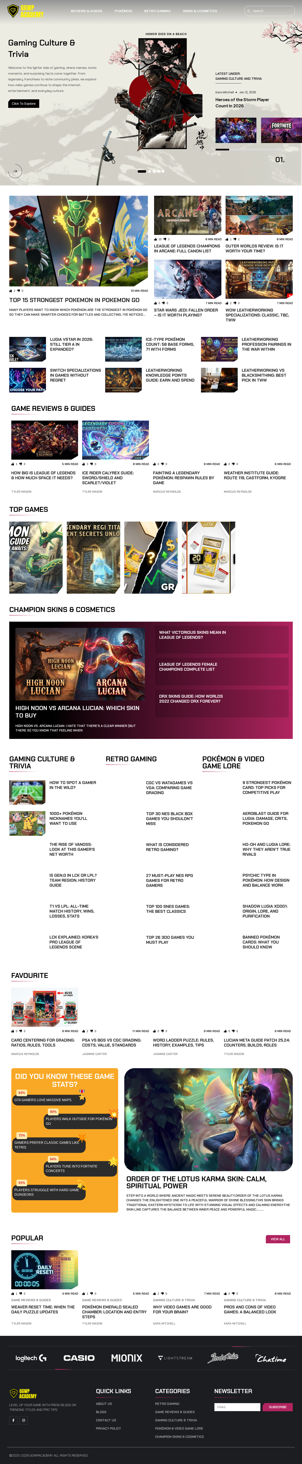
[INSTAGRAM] (24, 1420)
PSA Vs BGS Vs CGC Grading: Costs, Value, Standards (111, 1042)
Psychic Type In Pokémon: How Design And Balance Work (266, 880)
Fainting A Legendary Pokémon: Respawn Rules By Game (183, 477)
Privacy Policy (108, 1428)
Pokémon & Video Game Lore (179, 1428)
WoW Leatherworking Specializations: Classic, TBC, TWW (257, 315)
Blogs (101, 1412)
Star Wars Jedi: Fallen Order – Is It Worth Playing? (186, 312)
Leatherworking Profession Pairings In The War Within (266, 344)
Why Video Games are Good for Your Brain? (182, 1309)
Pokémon (123, 11)
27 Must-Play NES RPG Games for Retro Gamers (169, 880)
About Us (104, 1404)
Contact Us (106, 1420)
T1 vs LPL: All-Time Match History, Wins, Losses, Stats (72, 911)
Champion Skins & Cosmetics (179, 1437)
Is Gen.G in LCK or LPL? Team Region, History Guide (73, 880)
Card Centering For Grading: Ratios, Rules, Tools (43, 1042)
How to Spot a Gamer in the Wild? (73, 785)
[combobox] (269, 11)
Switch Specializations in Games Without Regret (75, 375)
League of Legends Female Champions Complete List (188, 667)
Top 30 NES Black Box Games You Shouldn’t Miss (169, 818)
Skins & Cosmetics (200, 11)
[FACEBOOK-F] (13, 1420)
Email (219, 1401)
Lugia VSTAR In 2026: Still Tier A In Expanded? (71, 344)
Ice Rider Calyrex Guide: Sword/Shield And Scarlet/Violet (108, 477)
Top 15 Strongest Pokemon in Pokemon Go (74, 300)
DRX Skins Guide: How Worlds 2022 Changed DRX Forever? (191, 699)
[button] (15, 171)
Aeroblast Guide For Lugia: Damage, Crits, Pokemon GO (265, 818)
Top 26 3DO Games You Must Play (170, 940)
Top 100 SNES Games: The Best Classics (168, 909)
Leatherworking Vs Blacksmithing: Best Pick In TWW (264, 375)
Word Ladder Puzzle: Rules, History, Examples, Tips (183, 1042)
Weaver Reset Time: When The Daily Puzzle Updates (43, 1309)
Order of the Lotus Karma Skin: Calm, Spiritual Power (196, 1182)
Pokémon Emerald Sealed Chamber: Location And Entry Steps (114, 1312)
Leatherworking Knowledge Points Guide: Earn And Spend (170, 375)
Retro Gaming (157, 11)
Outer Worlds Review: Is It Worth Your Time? (255, 248)
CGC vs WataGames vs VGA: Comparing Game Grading (169, 787)
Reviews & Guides (86, 11)
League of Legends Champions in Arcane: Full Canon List (187, 248)
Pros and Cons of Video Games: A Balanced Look (250, 1309)
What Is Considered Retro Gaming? (167, 847)
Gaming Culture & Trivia (174, 1300)
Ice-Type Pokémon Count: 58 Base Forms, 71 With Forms (170, 344)
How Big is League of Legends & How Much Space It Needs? (43, 475)
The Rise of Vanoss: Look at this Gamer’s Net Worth (72, 849)
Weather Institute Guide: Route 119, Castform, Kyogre (255, 475)
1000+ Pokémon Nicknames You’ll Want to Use (68, 818)
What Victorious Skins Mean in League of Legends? (192, 635)
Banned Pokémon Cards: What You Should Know (261, 942)
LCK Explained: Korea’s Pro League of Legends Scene (74, 942)
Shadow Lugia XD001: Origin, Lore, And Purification (265, 911)
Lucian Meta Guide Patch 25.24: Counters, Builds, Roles (257, 1042)
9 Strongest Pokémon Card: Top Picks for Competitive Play (267, 787)
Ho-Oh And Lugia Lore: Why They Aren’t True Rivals (266, 849)
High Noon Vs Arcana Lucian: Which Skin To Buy (77, 711)
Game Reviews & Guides (31, 1300)
